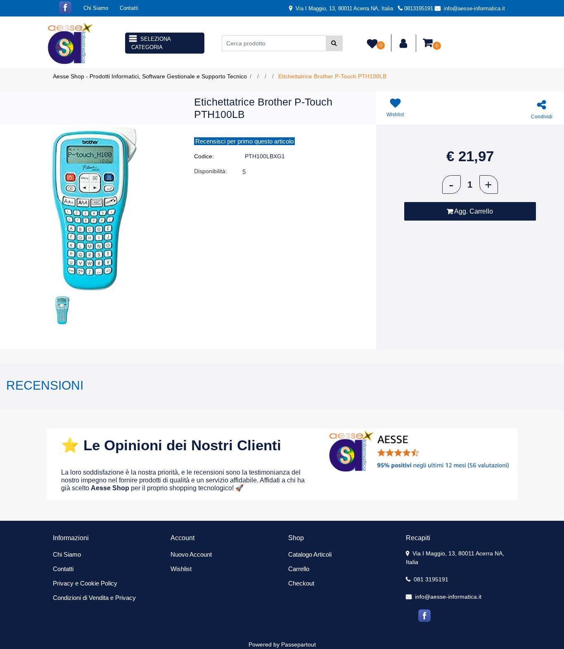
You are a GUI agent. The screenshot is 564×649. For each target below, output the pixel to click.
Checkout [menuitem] (301, 583)
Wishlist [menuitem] (181, 568)
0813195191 (418, 8)
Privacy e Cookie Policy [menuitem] (85, 583)
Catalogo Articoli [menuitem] (310, 554)
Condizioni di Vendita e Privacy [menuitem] (94, 597)
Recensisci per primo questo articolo (244, 141)
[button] (334, 43)
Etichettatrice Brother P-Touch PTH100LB (332, 76)
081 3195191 (430, 579)
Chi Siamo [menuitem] (95, 8)
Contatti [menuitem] (129, 8)
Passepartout (298, 644)
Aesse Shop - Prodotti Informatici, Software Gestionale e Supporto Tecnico (150, 76)
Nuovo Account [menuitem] (191, 554)
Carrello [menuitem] (298, 568)
